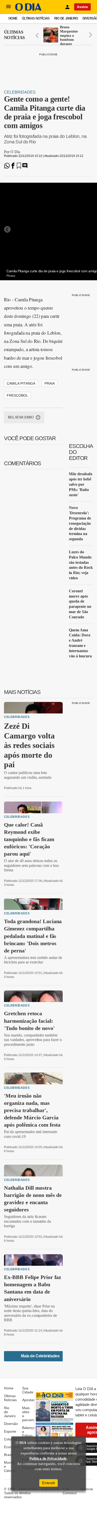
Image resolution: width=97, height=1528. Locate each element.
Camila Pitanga (21, 383)
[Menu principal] (8, 7)
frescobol (17, 395)
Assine (82, 7)
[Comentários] (25, 167)
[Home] (28, 9)
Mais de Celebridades (40, 1356)
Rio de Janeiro (66, 18)
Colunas (10, 1439)
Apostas (28, 1400)
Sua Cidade (27, 1390)
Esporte (10, 1431)
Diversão (11, 1424)
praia (50, 383)
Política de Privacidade (48, 1458)
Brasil (8, 1455)
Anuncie (86, 1489)
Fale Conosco (70, 1491)
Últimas (14, 35)
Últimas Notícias (35, 18)
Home (12, 18)
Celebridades (20, 92)
